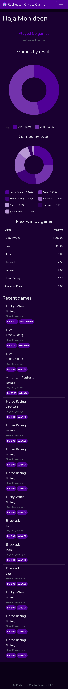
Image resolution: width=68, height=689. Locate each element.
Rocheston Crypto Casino (26, 4)
